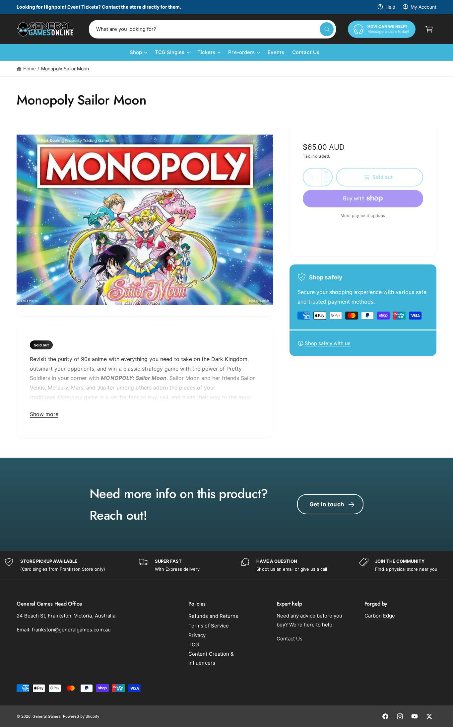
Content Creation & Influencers (210, 658)
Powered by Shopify (81, 716)
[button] (429, 29)
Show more (44, 414)
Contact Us (289, 638)
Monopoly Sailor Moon (65, 68)
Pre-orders (241, 52)
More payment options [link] (363, 215)
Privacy (197, 635)
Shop (136, 52)
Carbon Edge (379, 616)
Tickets (206, 52)
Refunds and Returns (213, 616)
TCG (193, 644)
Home (29, 68)
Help (390, 7)
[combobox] (212, 29)
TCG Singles (169, 52)
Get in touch (326, 504)
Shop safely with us (328, 343)
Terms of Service (208, 625)
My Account (423, 7)
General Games (46, 716)
